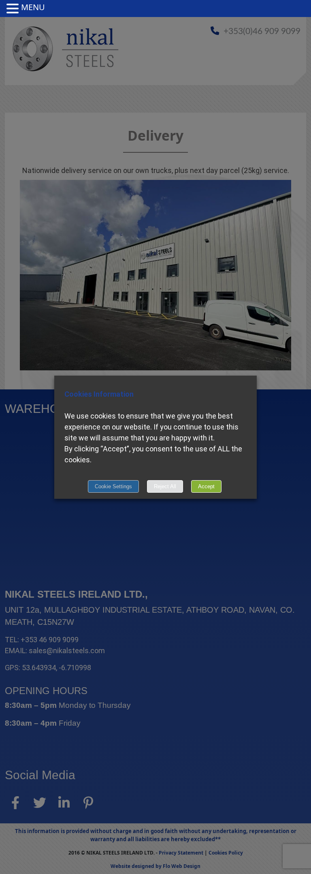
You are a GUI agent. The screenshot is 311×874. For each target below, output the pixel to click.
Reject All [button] (165, 486)
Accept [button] (206, 486)
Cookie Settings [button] (113, 486)
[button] (13, 9)
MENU (33, 7)
